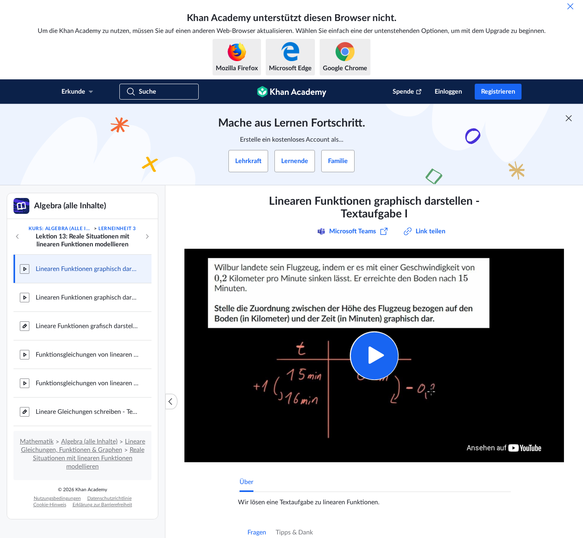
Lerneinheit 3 (117, 228)
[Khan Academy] (291, 92)
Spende (403, 91)
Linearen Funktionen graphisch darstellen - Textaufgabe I (87, 269)
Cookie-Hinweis (49, 504)
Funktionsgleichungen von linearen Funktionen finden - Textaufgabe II (87, 383)
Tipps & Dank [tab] (294, 532)
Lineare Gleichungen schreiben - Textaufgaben (87, 412)
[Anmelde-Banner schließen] (569, 118)
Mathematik (37, 441)
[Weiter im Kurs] (147, 236)
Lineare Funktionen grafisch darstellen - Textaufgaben (87, 326)
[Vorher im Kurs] (17, 236)
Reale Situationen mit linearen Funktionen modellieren (88, 458)
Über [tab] (246, 482)
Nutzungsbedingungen (57, 498)
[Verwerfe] (570, 6)
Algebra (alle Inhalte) (89, 441)
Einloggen (448, 91)
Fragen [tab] (256, 532)
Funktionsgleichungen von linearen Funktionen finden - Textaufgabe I (87, 355)
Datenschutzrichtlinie (109, 498)
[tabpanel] (374, 499)
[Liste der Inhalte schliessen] (171, 401)
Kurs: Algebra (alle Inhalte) (60, 228)
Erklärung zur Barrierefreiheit (102, 504)
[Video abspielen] (374, 356)
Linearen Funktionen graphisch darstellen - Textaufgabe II (87, 297)
